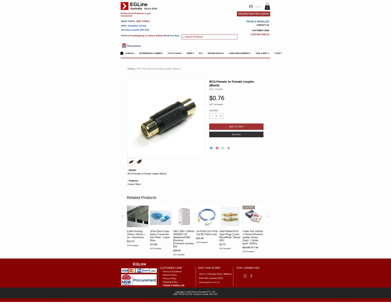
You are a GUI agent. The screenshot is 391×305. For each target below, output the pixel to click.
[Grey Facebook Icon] (251, 276)
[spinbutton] (216, 115)
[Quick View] (137, 216)
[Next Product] (268, 216)
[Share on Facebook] (211, 148)
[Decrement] (212, 115)
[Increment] (221, 115)
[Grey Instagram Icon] (245, 276)
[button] (267, 6)
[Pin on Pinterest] (217, 148)
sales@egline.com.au (209, 282)
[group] (195, 230)
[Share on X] (228, 148)
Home (131, 68)
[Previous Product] (122, 216)
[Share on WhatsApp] (223, 148)
